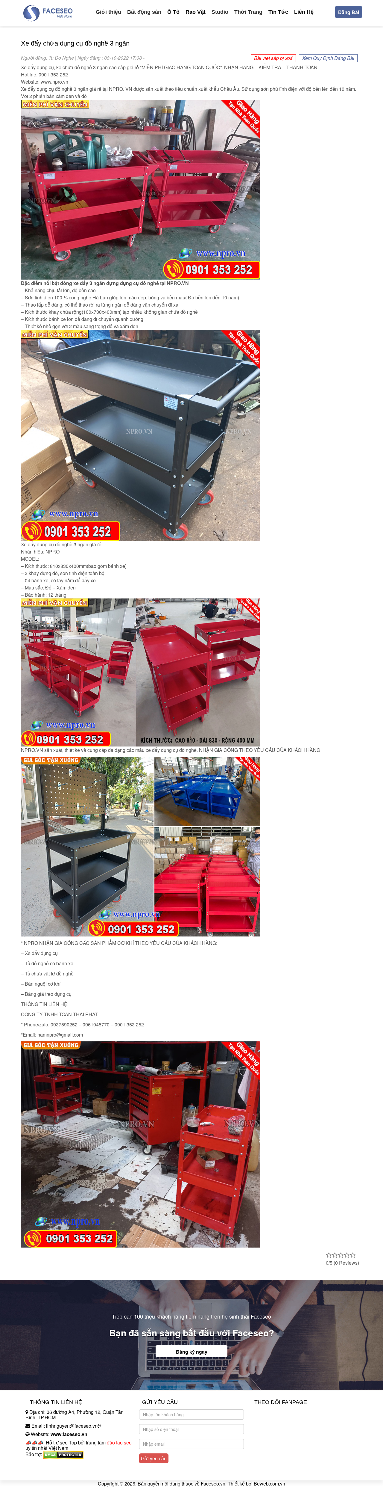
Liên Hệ (304, 12)
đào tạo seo (119, 1442)
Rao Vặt (196, 12)
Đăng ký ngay (191, 1351)
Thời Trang (248, 12)
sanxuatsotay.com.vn (47, 1473)
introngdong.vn (41, 1464)
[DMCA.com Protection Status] (63, 1454)
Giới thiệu (108, 12)
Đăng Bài (348, 12)
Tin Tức (278, 12)
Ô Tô (173, 12)
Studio (220, 12)
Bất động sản (144, 12)
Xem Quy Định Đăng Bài (328, 58)
